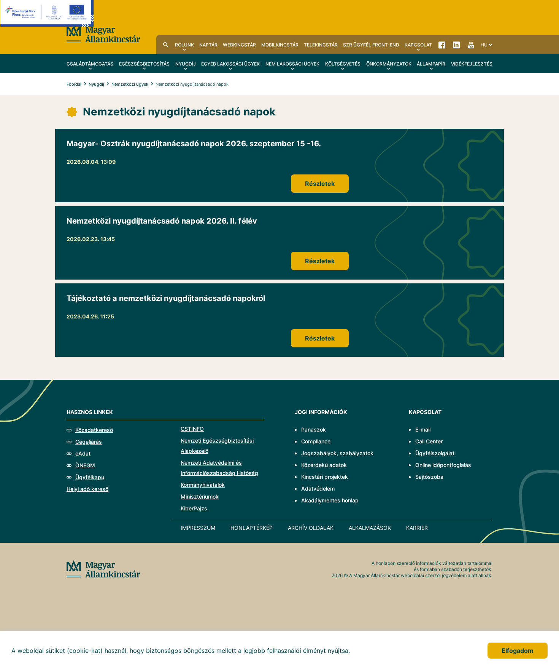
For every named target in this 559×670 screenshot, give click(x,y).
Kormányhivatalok (203, 484)
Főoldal (74, 84)
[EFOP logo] (47, 19)
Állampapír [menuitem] (431, 64)
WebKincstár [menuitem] (239, 45)
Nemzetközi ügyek (129, 84)
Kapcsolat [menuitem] (418, 45)
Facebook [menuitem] (442, 44)
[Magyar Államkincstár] (103, 33)
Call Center (429, 441)
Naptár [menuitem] (208, 45)
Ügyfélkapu (89, 477)
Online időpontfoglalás (443, 465)
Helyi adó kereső (87, 489)
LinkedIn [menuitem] (456, 44)
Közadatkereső (94, 430)
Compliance (315, 441)
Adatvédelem (318, 488)
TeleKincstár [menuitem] (321, 45)
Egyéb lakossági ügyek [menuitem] (230, 64)
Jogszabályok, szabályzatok (337, 453)
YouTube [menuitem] (471, 44)
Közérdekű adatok (324, 465)
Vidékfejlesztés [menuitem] (471, 64)
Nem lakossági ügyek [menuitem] (292, 64)
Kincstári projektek (324, 476)
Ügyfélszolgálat (434, 453)
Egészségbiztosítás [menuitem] (144, 64)
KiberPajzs (194, 508)
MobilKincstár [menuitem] (280, 45)
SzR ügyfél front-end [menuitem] (371, 45)
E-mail (422, 429)
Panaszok (313, 429)
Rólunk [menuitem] (184, 45)
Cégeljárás (88, 441)
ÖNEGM (85, 465)
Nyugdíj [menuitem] (185, 64)
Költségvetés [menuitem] (342, 64)
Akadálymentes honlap (330, 500)
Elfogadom (518, 650)
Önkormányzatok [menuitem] (388, 64)
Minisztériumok (200, 496)
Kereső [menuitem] (165, 44)
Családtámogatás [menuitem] (90, 64)
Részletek (320, 183)
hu (484, 45)
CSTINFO (192, 428)
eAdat (83, 453)
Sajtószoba (429, 476)
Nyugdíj (96, 84)
